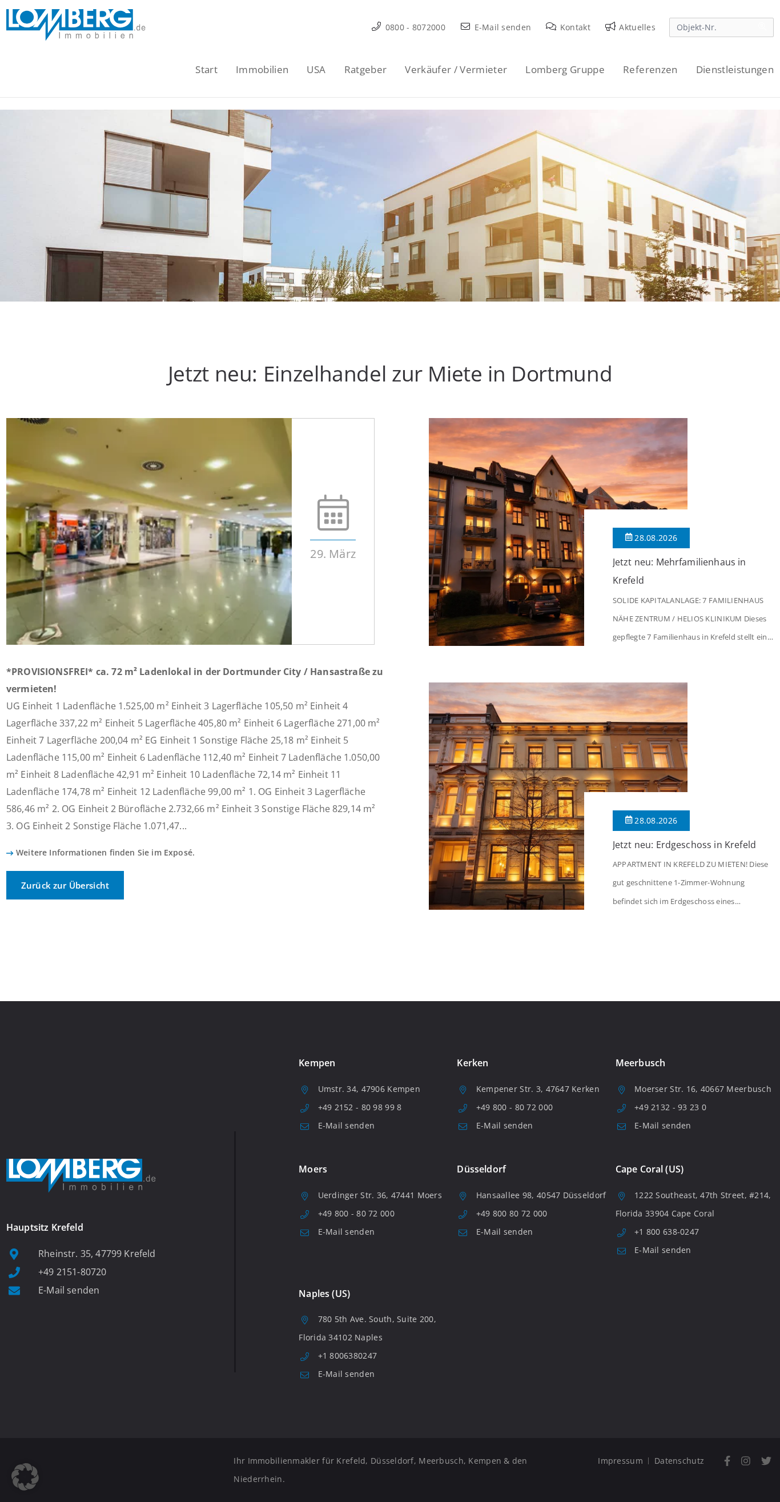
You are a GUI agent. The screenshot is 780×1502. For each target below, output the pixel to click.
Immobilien (262, 69)
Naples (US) (324, 1293)
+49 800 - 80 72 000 (514, 1107)
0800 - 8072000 (414, 27)
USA (316, 69)
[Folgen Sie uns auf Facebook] (727, 1461)
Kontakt (574, 27)
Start (206, 69)
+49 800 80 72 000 (512, 1213)
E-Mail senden (501, 27)
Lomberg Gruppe (565, 69)
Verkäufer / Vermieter (456, 69)
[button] (25, 1477)
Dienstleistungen (735, 69)
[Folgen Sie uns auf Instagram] (745, 1461)
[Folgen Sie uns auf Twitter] (766, 1461)
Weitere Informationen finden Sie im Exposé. (105, 852)
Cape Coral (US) (649, 1169)
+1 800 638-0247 (666, 1231)
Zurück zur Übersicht (65, 885)
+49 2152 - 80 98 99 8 (360, 1107)
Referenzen (650, 69)
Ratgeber (365, 69)
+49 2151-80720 (72, 1272)
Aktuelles (636, 27)
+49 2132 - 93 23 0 (670, 1107)
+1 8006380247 (347, 1355)
